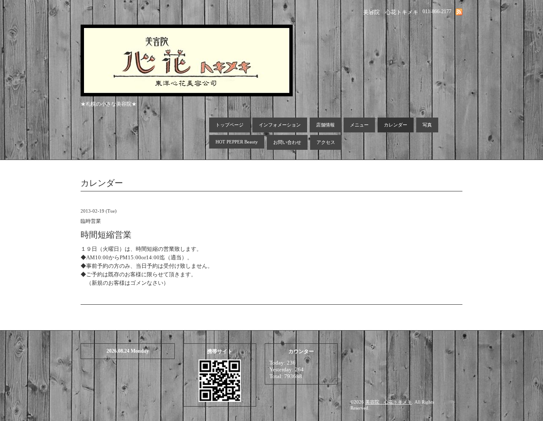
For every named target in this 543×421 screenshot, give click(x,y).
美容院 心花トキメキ (388, 401)
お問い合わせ (287, 142)
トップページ (230, 124)
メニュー (359, 124)
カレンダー (395, 124)
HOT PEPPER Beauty (237, 141)
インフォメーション (280, 124)
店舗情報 (325, 124)
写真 (427, 124)
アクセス (325, 142)
